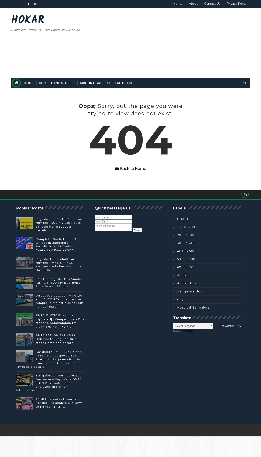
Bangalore (61, 83)
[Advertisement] (175, 43)
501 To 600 (186, 259)
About (193, 4)
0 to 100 (184, 219)
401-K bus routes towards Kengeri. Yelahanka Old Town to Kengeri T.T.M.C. (59, 402)
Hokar (27, 20)
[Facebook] (246, 430)
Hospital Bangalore (193, 307)
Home (177, 4)
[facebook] (28, 4)
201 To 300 (186, 235)
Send (137, 230)
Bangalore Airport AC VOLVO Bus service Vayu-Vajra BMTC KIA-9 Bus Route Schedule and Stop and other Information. (49, 383)
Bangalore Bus (189, 291)
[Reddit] (14, 4)
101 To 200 (186, 227)
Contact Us (212, 4)
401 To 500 (186, 251)
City (42, 83)
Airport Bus (91, 83)
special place (120, 83)
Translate (187, 331)
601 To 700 (186, 267)
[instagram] (36, 4)
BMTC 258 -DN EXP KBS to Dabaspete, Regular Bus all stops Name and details (57, 339)
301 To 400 (186, 243)
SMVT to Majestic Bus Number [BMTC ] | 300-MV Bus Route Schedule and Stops (60, 282)
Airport (183, 275)
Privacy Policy (237, 4)
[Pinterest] (21, 4)
